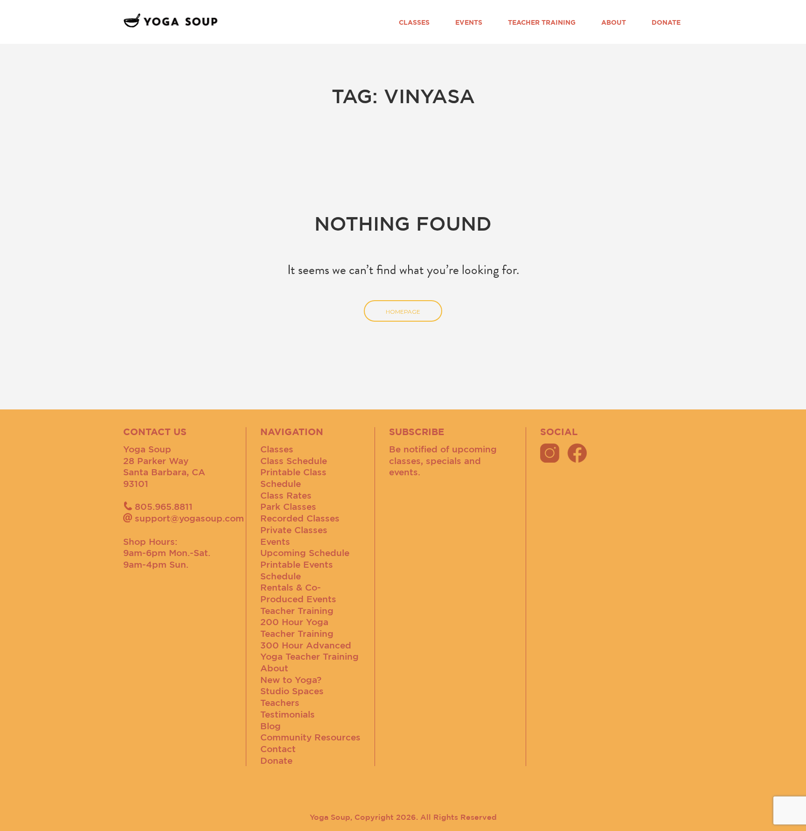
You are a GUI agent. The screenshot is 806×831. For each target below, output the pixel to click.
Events (468, 22)
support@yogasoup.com (189, 518)
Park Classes (288, 506)
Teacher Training (542, 22)
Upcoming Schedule (304, 553)
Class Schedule (293, 461)
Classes (414, 22)
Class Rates (286, 495)
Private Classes (293, 530)
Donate (666, 22)
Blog (270, 726)
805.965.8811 (164, 506)
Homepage (403, 311)
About (613, 22)
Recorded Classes (300, 518)
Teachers (279, 702)
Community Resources (310, 737)
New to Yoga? (290, 680)
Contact (278, 749)
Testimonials (287, 714)
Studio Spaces (292, 691)
